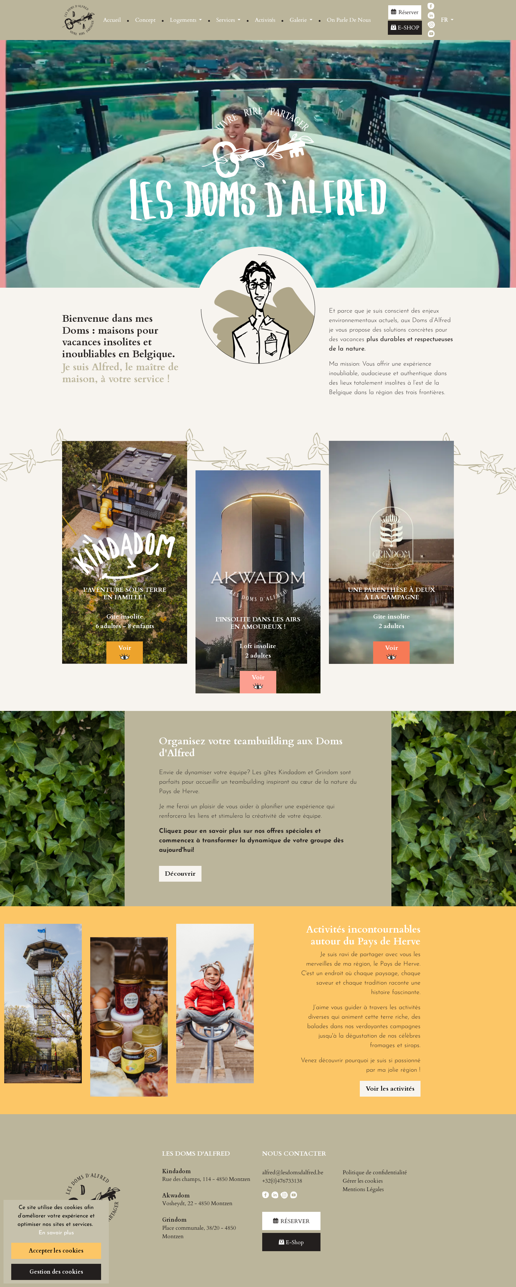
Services (226, 20)
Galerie (299, 20)
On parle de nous (349, 20)
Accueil (112, 20)
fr (445, 20)
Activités (265, 20)
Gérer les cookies (363, 1181)
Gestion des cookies (56, 1272)
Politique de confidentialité (375, 1172)
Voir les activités (390, 1088)
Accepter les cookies (56, 1251)
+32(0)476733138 (282, 1181)
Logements (184, 20)
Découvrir (180, 873)
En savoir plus (56, 1233)
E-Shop (407, 28)
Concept (145, 20)
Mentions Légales (363, 1189)
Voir (124, 648)
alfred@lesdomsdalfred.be (292, 1172)
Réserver (408, 12)
